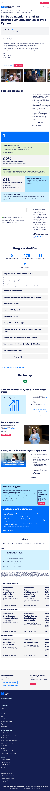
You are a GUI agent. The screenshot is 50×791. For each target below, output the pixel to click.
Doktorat (3, 748)
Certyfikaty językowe (7, 750)
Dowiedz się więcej (36, 415)
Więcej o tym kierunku (9, 605)
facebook (2, 701)
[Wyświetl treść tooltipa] (12, 29)
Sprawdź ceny (6, 60)
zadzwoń (3, 685)
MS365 (3, 718)
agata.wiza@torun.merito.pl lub (40, 409)
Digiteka (3, 724)
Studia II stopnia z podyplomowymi (10, 740)
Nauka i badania (5, 762)
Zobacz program (8, 152)
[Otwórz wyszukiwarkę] (44, 7)
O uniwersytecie (5, 759)
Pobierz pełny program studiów (14, 367)
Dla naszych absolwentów (23, 543)
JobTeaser (4, 726)
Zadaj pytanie (8, 65)
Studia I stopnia (5, 732)
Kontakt (3, 767)
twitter (11, 701)
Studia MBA (4, 745)
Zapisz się (44, 2)
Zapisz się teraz (36, 572)
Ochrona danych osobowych (8, 775)
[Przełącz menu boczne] (48, 7)
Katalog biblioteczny (6, 721)
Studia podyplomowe (7, 743)
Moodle (3, 716)
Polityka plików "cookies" (7, 781)
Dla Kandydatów (8, 543)
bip (28, 701)
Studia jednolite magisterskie (9, 735)
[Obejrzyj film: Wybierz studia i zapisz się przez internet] (13, 460)
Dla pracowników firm (40, 543)
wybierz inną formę (13, 685)
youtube (19, 701)
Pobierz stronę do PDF (10, 664)
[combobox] (7, 3)
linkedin (6, 701)
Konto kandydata (6, 711)
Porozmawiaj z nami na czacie (9, 682)
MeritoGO (3, 713)
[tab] (39, 122)
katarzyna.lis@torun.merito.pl (39, 411)
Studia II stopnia (5, 738)
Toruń (8, 37)
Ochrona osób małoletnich (7, 778)
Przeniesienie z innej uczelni (8, 753)
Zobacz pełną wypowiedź (39, 237)
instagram (15, 701)
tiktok (23, 701)
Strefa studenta (5, 764)
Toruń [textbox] (3, 2)
